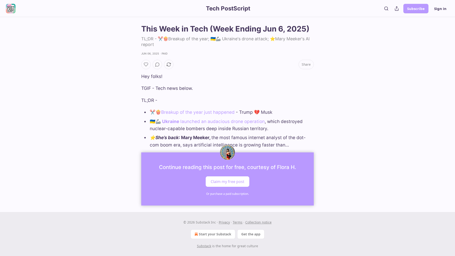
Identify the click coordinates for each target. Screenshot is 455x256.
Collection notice (258, 222)
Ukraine (170, 121)
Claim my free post (227, 181)
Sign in (440, 8)
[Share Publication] (396, 8)
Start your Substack (215, 234)
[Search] (386, 8)
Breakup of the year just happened (198, 112)
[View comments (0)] (157, 64)
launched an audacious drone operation (222, 121)
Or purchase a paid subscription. (227, 194)
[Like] (146, 64)
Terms (237, 222)
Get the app (250, 234)
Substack (204, 246)
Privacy (224, 222)
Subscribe (416, 8)
